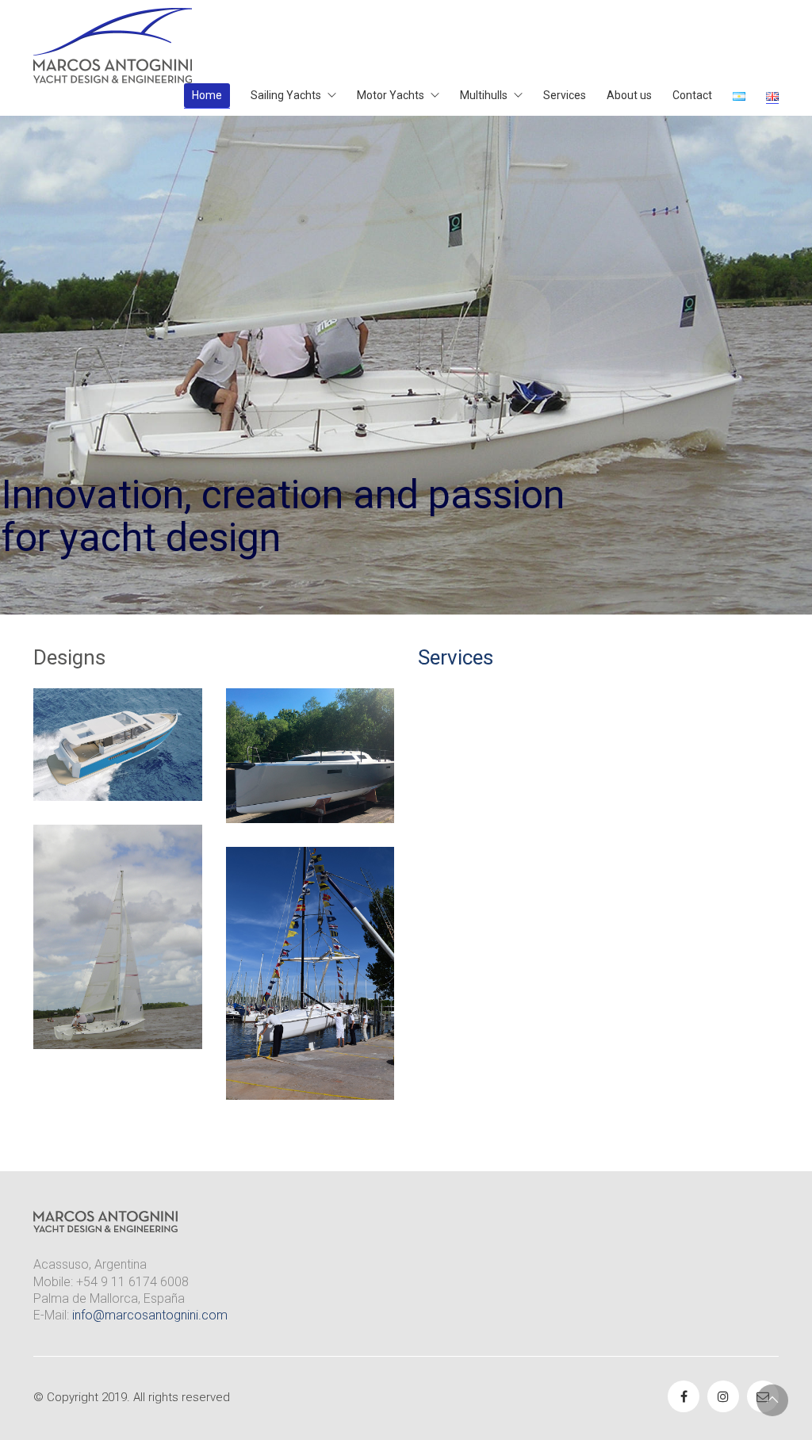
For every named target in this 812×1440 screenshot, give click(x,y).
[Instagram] (723, 1396)
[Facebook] (683, 1396)
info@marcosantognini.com (150, 1315)
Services (455, 657)
